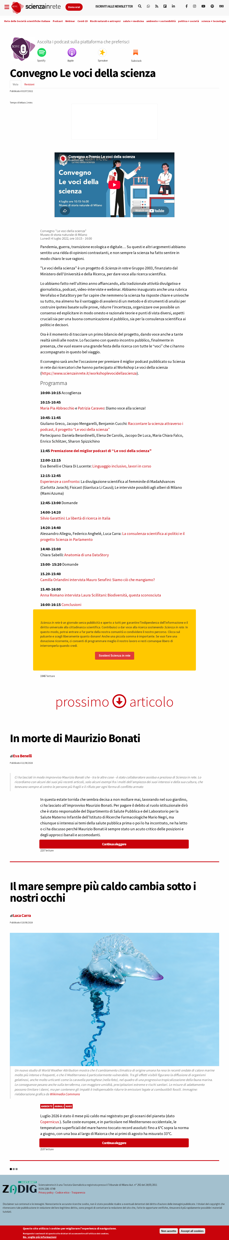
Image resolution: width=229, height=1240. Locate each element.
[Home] (38, 8)
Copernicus (50, 1121)
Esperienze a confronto (59, 481)
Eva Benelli (22, 756)
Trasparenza (78, 1192)
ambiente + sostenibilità (161, 21)
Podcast (58, 21)
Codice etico (62, 1192)
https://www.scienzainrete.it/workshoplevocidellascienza (89, 373)
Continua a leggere (114, 844)
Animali (59, 1106)
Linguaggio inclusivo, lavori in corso (121, 466)
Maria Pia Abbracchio (57, 408)
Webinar (70, 21)
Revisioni (29, 84)
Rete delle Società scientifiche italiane (27, 21)
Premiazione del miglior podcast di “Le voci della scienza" (101, 450)
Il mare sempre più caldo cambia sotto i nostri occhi (103, 892)
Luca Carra (22, 915)
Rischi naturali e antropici (105, 21)
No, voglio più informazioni (39, 1237)
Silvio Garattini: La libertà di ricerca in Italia (75, 518)
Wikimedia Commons (65, 1094)
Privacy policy (45, 1192)
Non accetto (168, 1230)
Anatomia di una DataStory (86, 554)
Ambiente (47, 1106)
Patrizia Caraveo (91, 408)
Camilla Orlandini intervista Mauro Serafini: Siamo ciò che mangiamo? (97, 579)
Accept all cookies (192, 1230)
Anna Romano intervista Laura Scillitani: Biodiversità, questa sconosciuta (100, 595)
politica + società (188, 21)
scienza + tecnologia (213, 21)
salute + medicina (133, 21)
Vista (17, 85)
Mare (69, 1106)
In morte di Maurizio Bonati (75, 738)
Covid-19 (82, 21)
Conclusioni (71, 604)
